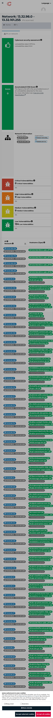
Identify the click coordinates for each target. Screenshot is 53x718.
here (18, 699)
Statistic (25, 704)
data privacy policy (25, 696)
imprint (36, 696)
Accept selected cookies (25, 714)
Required (10, 704)
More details (27, 708)
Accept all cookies (43, 714)
